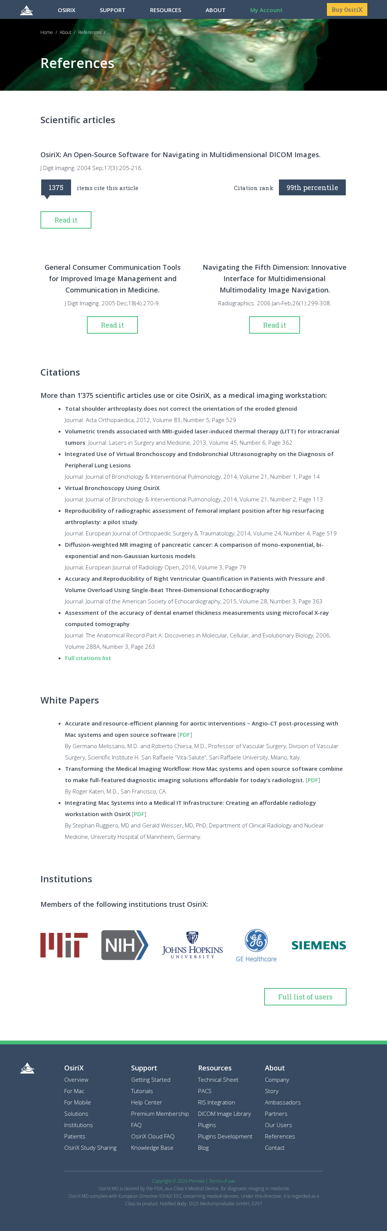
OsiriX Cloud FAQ (153, 1136)
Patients (74, 1136)
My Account (266, 10)
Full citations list (88, 658)
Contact (275, 1147)
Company (277, 1079)
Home (46, 32)
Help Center (146, 1102)
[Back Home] (27, 1071)
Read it (65, 219)
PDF (185, 734)
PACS (205, 1091)
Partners (276, 1113)
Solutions (76, 1113)
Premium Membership (160, 1113)
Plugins (207, 1125)
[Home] (26, 9)
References (89, 32)
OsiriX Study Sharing (90, 1147)
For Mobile (77, 1102)
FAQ (136, 1125)
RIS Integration (216, 1102)
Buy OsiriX (347, 9)
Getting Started (150, 1079)
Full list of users (305, 996)
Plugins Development (225, 1136)
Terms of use (222, 1181)
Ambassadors (283, 1102)
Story (272, 1091)
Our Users (278, 1125)
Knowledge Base (152, 1147)
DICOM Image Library (224, 1113)
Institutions (78, 1125)
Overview (76, 1079)
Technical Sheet (218, 1079)
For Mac (74, 1091)
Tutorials (142, 1091)
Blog (203, 1147)
